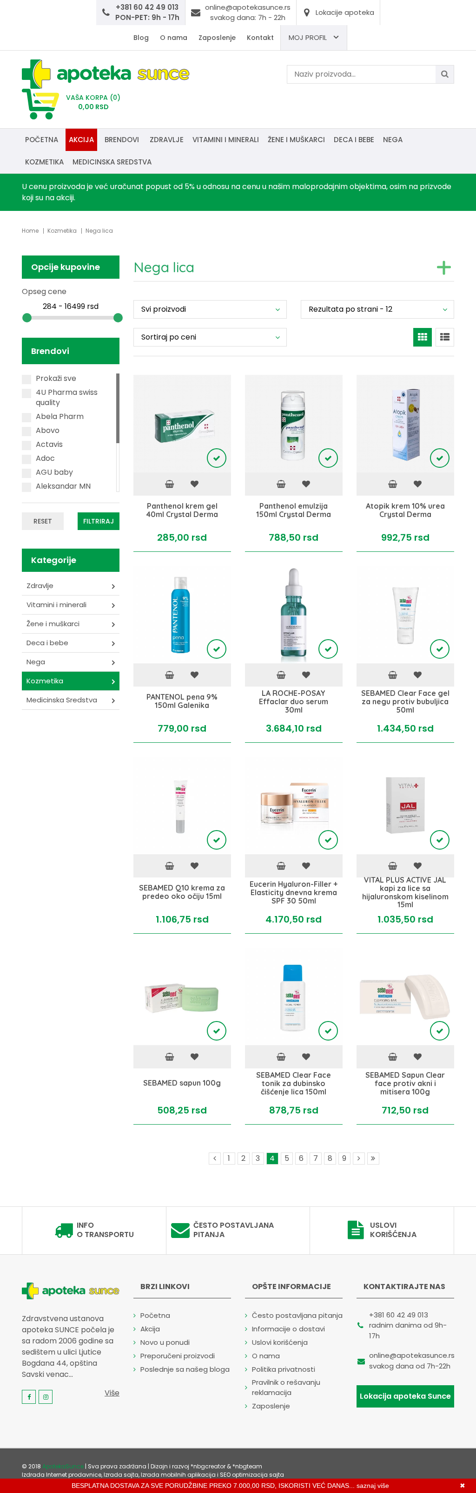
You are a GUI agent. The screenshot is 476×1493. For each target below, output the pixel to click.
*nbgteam (247, 1466)
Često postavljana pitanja (233, 1230)
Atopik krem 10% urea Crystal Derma (405, 511)
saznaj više (373, 1485)
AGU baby (54, 472)
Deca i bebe (354, 139)
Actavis (49, 444)
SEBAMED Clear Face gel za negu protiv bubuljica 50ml (405, 701)
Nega (393, 139)
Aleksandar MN (63, 486)
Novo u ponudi (165, 1342)
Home (30, 231)
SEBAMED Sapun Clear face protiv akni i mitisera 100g (405, 1083)
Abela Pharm (60, 417)
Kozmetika (44, 162)
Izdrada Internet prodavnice (61, 1475)
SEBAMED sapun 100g (182, 1084)
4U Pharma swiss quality (67, 397)
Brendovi (122, 139)
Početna (41, 139)
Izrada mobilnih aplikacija (178, 1475)
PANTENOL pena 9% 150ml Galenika (182, 702)
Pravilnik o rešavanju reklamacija (286, 1387)
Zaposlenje (217, 37)
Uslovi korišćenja (393, 1230)
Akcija (81, 139)
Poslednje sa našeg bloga (185, 1369)
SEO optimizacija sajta (252, 1475)
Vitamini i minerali (225, 139)
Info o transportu (105, 1230)
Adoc (45, 458)
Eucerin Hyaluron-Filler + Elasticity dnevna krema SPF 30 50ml (293, 892)
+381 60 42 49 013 (398, 1315)
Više (112, 1393)
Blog (141, 37)
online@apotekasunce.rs (412, 1355)
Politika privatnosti (283, 1369)
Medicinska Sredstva (112, 162)
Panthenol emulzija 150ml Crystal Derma (293, 511)
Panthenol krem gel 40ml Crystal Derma (182, 511)
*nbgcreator (208, 1466)
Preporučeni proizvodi (177, 1356)
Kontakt (260, 37)
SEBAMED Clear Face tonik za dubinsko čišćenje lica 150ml (293, 1083)
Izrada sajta (121, 1475)
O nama (173, 37)
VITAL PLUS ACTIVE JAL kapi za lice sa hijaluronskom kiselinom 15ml (405, 892)
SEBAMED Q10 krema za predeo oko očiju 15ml (182, 892)
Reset (42, 521)
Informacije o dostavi (288, 1329)
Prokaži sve (56, 378)
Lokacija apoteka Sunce (405, 1396)
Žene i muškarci (296, 139)
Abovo (48, 431)
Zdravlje (167, 139)
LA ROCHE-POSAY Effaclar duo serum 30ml (293, 701)
